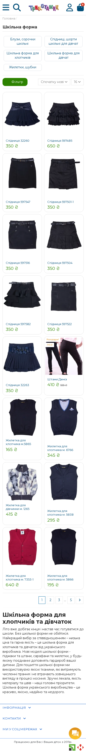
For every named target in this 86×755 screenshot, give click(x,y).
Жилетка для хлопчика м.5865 (18, 442)
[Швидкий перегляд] (37, 100)
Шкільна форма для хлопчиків (22, 55)
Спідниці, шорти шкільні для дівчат (63, 41)
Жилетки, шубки (22, 67)
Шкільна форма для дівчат (63, 55)
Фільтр (16, 82)
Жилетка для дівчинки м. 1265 (17, 507)
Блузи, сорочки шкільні (22, 41)
